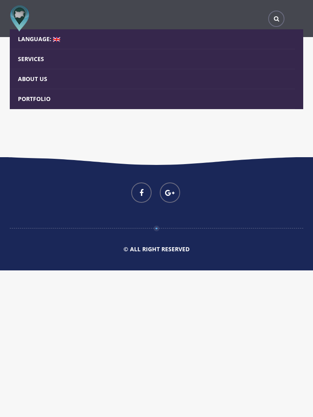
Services (31, 59)
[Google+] (170, 192)
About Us (32, 79)
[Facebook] (141, 192)
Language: (35, 39)
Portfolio (34, 99)
